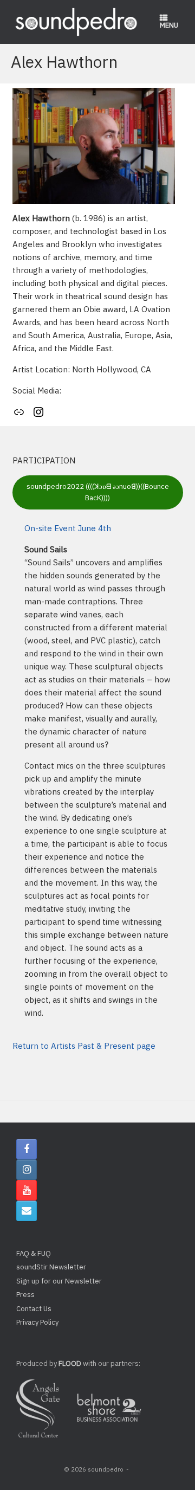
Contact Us (33, 1308)
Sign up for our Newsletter (59, 1281)
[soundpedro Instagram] (26, 1169)
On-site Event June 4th (67, 528)
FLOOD (69, 1363)
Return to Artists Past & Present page (83, 1046)
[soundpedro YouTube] (26, 1190)
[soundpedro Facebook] (26, 1149)
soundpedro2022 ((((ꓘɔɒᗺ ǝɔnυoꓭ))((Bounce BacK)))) (98, 492)
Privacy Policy (37, 1322)
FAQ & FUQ (33, 1253)
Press (25, 1294)
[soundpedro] (76, 21)
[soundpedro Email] (26, 1211)
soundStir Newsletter (51, 1267)
